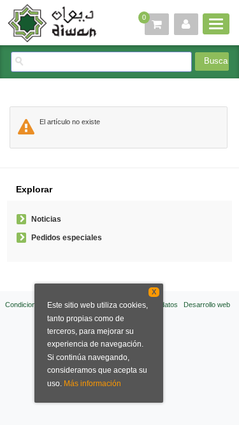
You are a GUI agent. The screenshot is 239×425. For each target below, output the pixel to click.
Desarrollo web (207, 304)
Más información (92, 383)
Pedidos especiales (66, 237)
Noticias (46, 219)
